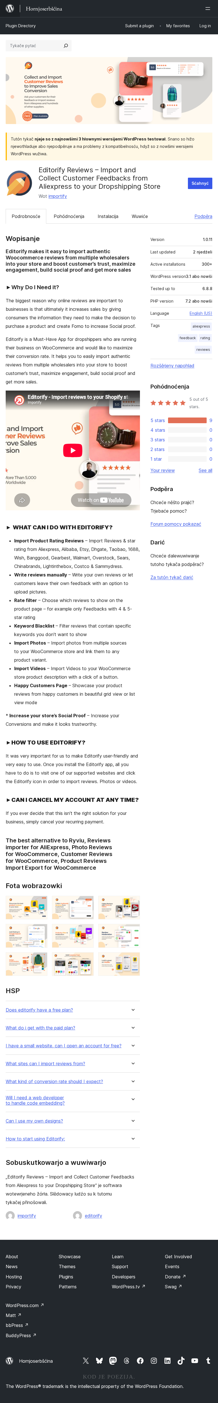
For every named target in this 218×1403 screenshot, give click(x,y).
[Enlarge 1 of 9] (40, 903)
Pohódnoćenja (69, 216)
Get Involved (178, 1256)
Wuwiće (140, 216)
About (12, 1256)
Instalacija (108, 216)
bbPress (17, 1325)
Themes (67, 1266)
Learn (117, 1256)
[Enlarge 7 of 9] (40, 960)
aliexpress (201, 326)
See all (205, 470)
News (12, 1266)
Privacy (13, 1286)
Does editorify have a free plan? (39, 1010)
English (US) (201, 313)
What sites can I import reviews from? (45, 1063)
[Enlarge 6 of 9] (132, 931)
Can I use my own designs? (34, 1121)
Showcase (70, 1256)
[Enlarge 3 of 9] (132, 903)
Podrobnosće (26, 216)
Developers (123, 1277)
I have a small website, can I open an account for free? (63, 1045)
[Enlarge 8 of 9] (86, 960)
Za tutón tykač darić (171, 577)
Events (172, 1266)
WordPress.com (25, 1305)
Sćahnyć (200, 183)
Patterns (68, 1286)
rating (205, 338)
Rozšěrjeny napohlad (172, 365)
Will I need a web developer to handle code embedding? (35, 1100)
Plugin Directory (21, 25)
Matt (14, 1315)
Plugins (66, 1277)
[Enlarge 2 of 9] (86, 903)
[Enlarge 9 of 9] (132, 960)
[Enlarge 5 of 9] (86, 931)
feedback (188, 338)
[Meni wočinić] (209, 8)
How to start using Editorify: (35, 1139)
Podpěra (203, 216)
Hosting (14, 1277)
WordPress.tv (129, 1286)
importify (58, 196)
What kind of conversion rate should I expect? (54, 1081)
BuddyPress (21, 1335)
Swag (173, 1286)
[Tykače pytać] (66, 45)
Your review (162, 470)
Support (120, 1266)
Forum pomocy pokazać (175, 524)
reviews (203, 349)
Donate (175, 1277)
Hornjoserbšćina (36, 1361)
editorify (93, 1216)
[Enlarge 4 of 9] (40, 931)
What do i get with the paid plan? (40, 1028)
